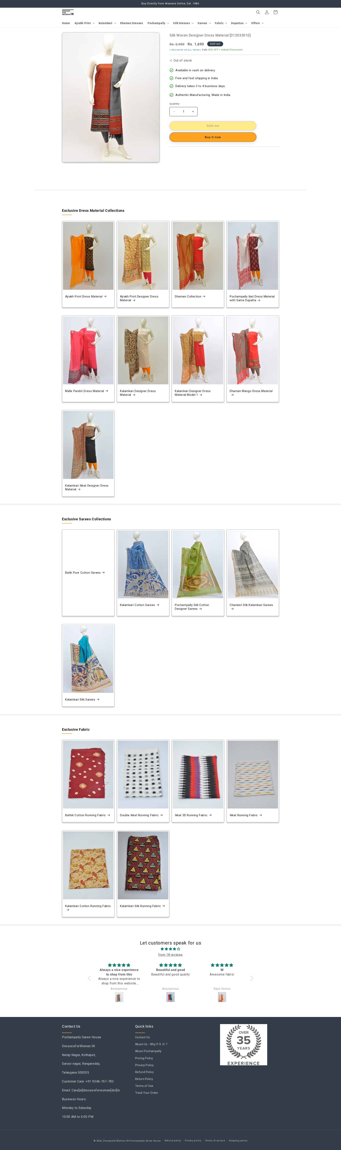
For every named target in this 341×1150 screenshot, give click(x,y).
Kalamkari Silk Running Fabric (140, 906)
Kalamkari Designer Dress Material (138, 393)
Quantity (174, 103)
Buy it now (213, 137)
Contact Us (142, 1037)
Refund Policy (144, 1072)
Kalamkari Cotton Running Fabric (88, 906)
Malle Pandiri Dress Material (84, 391)
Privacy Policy (144, 1065)
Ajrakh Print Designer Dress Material (139, 298)
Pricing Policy (144, 1058)
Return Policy (144, 1079)
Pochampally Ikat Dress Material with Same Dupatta (252, 298)
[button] (84, 23)
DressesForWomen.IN (116, 1141)
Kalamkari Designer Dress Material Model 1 (193, 393)
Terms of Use (144, 1086)
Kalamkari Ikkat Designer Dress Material (87, 487)
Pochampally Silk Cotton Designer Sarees (192, 607)
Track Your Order (146, 1093)
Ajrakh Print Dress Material (83, 296)
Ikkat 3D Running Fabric (191, 815)
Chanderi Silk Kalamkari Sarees (251, 605)
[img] (170, 949)
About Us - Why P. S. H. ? (151, 1044)
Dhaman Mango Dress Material (251, 391)
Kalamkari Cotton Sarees (137, 605)
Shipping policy (238, 1140)
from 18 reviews (170, 955)
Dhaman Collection (188, 296)
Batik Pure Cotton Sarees (83, 572)
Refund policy (173, 1140)
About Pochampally (148, 1051)
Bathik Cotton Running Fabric (85, 815)
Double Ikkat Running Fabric (139, 815)
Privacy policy (193, 1140)
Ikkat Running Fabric (244, 815)
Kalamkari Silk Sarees (80, 699)
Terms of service (215, 1140)
